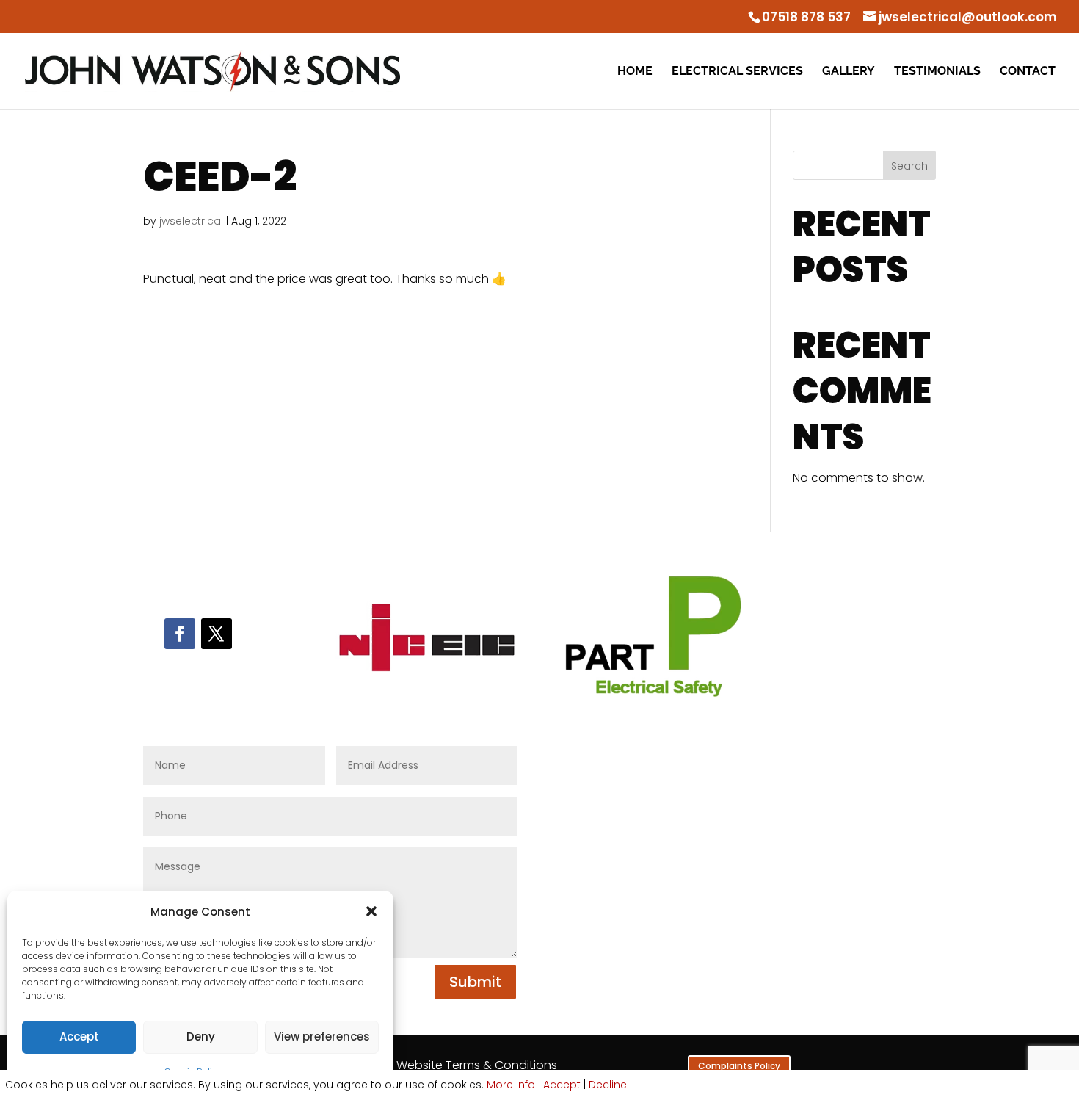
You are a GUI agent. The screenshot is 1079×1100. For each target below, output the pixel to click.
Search (909, 166)
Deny (200, 1036)
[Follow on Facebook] (179, 633)
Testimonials (937, 72)
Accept (79, 1036)
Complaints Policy (739, 1066)
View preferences (322, 1036)
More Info (511, 1084)
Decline (608, 1084)
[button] (371, 911)
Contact (1028, 72)
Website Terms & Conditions (476, 1065)
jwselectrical (191, 221)
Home (635, 72)
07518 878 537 (806, 17)
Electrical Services (737, 72)
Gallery (848, 72)
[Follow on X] (216, 633)
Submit (475, 981)
